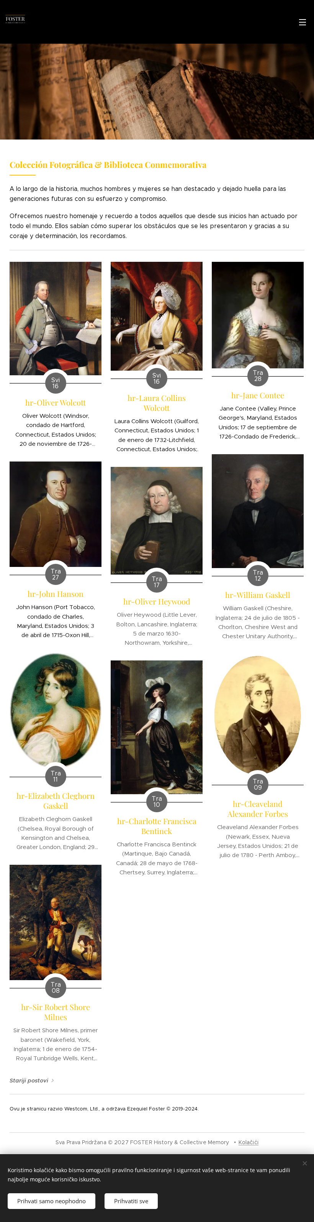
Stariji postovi (29, 1080)
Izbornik (302, 22)
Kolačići (248, 1142)
